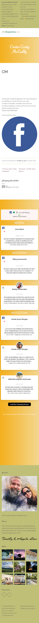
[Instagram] (9, 594)
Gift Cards (12, 16)
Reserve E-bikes (6, 11)
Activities (31, 32)
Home (7, 32)
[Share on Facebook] (19, 151)
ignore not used (10, 187)
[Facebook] (4, 594)
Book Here (5, 4)
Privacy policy (31, 608)
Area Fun (8, 41)
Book (19, 41)
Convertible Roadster (8, 14)
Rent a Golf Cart (29, 18)
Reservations (17, 32)
